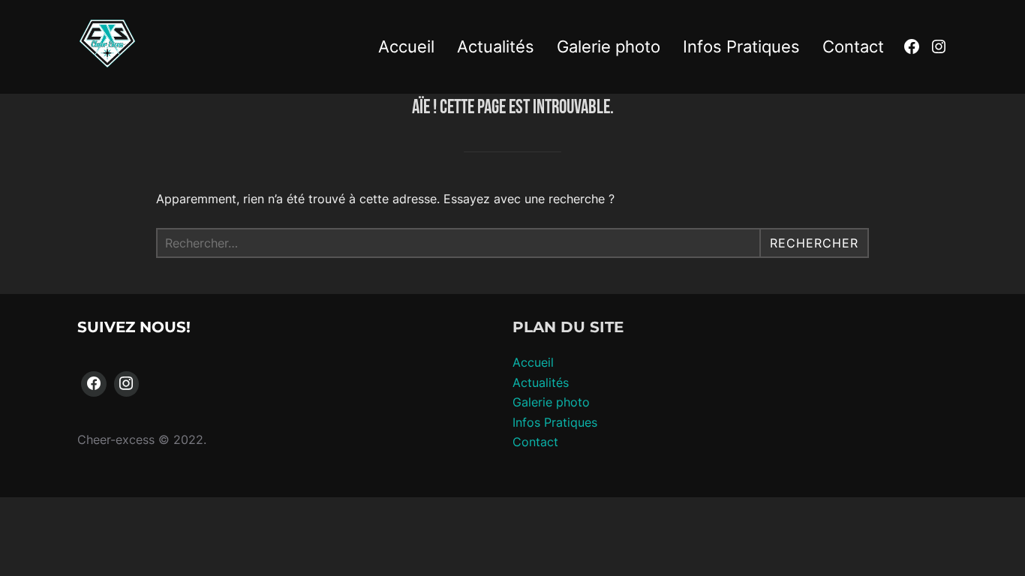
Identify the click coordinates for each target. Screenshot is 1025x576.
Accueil (406, 46)
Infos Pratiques (741, 46)
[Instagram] (126, 384)
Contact (853, 46)
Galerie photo (608, 46)
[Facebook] (93, 384)
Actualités (495, 46)
